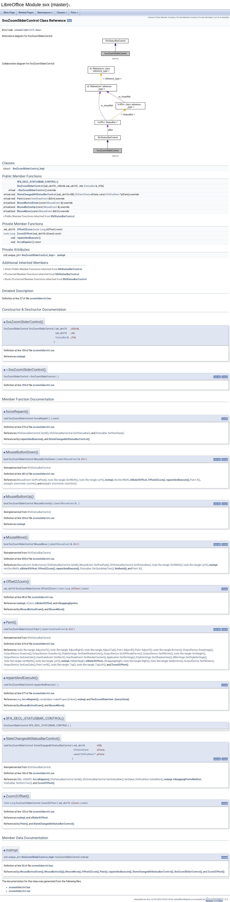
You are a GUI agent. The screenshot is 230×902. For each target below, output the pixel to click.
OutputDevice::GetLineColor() (19, 657)
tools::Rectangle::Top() (63, 664)
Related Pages (26, 12)
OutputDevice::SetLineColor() (19, 664)
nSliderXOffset (138, 480)
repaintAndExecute (27, 237)
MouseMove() (56, 609)
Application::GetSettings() (121, 657)
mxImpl (61, 255)
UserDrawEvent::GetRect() (50, 657)
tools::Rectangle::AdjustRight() (66, 650)
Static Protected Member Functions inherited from (45, 279)
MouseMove (24, 211)
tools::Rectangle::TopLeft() (91, 664)
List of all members (221, 17)
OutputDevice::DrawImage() (198, 650)
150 (24, 350)
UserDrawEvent (39, 198)
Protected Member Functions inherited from (41, 274)
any (19, 699)
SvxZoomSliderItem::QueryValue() (110, 699)
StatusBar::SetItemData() (110, 433)
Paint (20, 198)
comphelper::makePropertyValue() (58, 699)
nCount (30, 603)
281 (24, 473)
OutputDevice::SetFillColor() (199, 661)
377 (24, 693)
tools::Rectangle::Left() (91, 480)
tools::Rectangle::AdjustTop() (100, 650)
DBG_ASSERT (24, 779)
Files (73, 12)
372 (24, 427)
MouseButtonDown (28, 202)
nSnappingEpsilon (68, 603)
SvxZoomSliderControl (30, 186)
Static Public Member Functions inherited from (43, 269)
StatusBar (89, 186)
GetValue (129, 779)
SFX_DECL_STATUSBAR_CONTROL (36, 181)
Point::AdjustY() (143, 650)
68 (23, 597)
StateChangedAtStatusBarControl (36, 194)
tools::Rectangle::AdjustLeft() (33, 650)
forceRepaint (24, 242)
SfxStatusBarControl (62, 216)
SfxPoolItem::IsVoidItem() (149, 779)
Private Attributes (205, 17)
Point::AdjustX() (125, 650)
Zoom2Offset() (119, 664)
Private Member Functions (187, 17)
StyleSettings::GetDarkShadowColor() (82, 653)
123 (24, 811)
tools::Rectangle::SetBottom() (166, 661)
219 (24, 643)
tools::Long (39, 229)
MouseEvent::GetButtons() (31, 565)
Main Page (9, 12)
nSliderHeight (77, 661)
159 (24, 385)
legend (115, 58)
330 (24, 558)
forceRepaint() (30, 699)
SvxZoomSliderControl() (188, 871)
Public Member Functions (165, 17)
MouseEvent (53, 202)
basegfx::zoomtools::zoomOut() (59, 483)
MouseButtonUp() (54, 871)
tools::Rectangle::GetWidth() (63, 480)
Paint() (24, 823)
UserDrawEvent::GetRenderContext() (86, 657)
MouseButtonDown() (31, 609)
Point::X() (195, 480)
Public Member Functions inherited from (39, 216)
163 (24, 773)
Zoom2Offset (24, 233)
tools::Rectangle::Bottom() (167, 650)
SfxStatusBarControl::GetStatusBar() (70, 433)
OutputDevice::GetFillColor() (158, 653)
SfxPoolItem (113, 194)
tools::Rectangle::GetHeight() (189, 653)
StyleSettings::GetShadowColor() (154, 657)
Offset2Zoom (24, 229)
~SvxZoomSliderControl (30, 190)
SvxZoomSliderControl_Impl (28, 168)
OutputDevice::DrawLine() (17, 653)
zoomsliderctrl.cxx (43, 350)
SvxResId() (121, 568)
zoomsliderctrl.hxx (27, 30)
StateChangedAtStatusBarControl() (69, 439)
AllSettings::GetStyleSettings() (189, 657)
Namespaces (44, 12)
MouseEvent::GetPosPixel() (32, 480)
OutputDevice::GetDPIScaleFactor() (123, 653)
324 (24, 518)
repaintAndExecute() (31, 439)
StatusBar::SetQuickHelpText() (97, 568)
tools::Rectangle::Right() (136, 661)
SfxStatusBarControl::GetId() (32, 433)
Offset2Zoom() (156, 480)
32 (23, 865)
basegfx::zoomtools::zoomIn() (20, 483)
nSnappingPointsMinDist (187, 779)
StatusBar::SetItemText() (18, 783)
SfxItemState (82, 194)
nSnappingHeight (113, 661)
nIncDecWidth (121, 480)
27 (21, 298)
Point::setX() (43, 664)
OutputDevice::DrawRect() (46, 653)
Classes (61, 12)
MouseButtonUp (26, 207)
